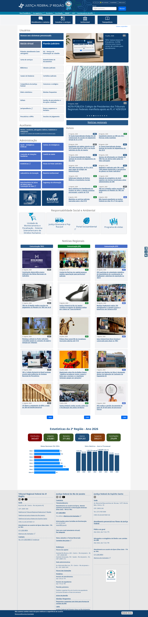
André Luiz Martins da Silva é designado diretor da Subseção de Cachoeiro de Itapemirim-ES (111, 374)
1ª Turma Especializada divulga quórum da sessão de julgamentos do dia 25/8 (82, 159)
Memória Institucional (50, 173)
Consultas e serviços (62, 22)
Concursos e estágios (50, 84)
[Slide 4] (93, 115)
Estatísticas (24, 164)
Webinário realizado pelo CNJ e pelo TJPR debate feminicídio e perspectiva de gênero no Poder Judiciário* (112, 169)
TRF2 (95, 134)
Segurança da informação (52, 182)
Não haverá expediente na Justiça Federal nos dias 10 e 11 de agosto (111, 200)
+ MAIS (50, 417)
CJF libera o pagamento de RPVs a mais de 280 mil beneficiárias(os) (36, 406)
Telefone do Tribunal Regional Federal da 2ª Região (34, 512)
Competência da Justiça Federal (28, 85)
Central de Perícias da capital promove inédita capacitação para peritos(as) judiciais (73, 274)
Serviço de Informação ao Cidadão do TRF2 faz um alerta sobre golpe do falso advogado (112, 159)
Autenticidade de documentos (49, 61)
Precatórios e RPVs (27, 117)
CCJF (73, 13)
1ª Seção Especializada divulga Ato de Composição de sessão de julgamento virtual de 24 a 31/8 (82, 138)
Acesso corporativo (121, 26)
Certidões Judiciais (49, 76)
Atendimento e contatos (41, 22)
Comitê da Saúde (49, 154)
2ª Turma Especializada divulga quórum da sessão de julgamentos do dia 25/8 (112, 148)
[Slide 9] (104, 115)
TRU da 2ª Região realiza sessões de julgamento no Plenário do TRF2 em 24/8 (112, 190)
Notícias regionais (97, 122)
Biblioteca (23, 68)
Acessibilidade (113, 2)
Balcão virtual (26, 43)
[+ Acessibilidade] (146, 255)
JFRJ (125, 134)
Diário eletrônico (26, 92)
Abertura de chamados (25, 534)
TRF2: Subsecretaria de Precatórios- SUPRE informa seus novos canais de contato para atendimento (114, 44)
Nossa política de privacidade (24, 614)
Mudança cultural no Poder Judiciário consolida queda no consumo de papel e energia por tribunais (36, 341)
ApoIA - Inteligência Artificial (27, 146)
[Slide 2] (89, 115)
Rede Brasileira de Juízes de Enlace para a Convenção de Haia (29, 184)
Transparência (107, 22)
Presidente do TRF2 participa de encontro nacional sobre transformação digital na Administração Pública (97, 108)
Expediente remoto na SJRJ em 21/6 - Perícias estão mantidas (112, 137)
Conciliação (59, 13)
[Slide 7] (100, 115)
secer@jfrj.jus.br (61, 525)
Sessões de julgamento (51, 117)
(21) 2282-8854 (23, 530)
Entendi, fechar (127, 613)
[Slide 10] (106, 115)
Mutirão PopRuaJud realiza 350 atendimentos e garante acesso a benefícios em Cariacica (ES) (108, 307)
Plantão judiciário (51, 43)
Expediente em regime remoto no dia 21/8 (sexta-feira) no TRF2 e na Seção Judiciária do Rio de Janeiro (82, 148)
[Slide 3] (91, 115)
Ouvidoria (49, 13)
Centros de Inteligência (51, 145)
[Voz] (146, 251)
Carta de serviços (26, 60)
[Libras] (146, 248)
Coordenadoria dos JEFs (85, 13)
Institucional (85, 22)
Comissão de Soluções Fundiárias (28, 155)
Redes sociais (122, 2)
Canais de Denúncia (27, 76)
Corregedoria (37, 13)
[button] (70, 48)
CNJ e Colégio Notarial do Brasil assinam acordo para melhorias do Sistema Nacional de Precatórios (36, 374)
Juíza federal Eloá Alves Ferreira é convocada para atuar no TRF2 (108, 340)
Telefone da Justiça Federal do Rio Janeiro (31, 515)
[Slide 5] (95, 115)
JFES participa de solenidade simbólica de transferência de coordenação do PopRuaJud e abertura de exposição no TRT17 (110, 275)
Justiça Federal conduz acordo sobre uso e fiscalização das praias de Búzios (74, 407)
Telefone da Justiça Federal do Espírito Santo (32, 519)
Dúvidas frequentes (50, 92)
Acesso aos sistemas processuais (35, 35)
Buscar (94, 6)
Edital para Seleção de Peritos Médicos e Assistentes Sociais (79, 179)
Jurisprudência (25, 108)
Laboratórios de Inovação (29, 173)
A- (93, 2)
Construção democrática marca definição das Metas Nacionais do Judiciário (34, 274)
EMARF (67, 13)
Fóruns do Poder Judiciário (52, 164)
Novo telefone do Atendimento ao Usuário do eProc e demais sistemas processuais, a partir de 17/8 (81, 190)
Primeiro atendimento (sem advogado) (30, 52)
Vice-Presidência (25, 13)
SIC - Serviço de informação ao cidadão (51, 52)
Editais (22, 100)
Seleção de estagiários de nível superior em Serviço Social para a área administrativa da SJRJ (112, 180)
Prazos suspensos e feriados (50, 109)
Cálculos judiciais (49, 68)
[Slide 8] (102, 115)
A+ (98, 2)
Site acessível (111, 579)
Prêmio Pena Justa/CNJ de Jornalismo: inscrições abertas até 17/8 (73, 340)
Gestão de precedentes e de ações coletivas (52, 101)
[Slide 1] (87, 115)
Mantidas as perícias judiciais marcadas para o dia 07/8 (79, 200)
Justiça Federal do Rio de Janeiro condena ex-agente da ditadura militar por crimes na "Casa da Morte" (73, 307)
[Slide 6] (98, 115)
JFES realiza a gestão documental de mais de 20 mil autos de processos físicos (109, 407)
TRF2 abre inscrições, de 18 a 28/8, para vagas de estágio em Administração (81, 169)
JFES (125, 197)
